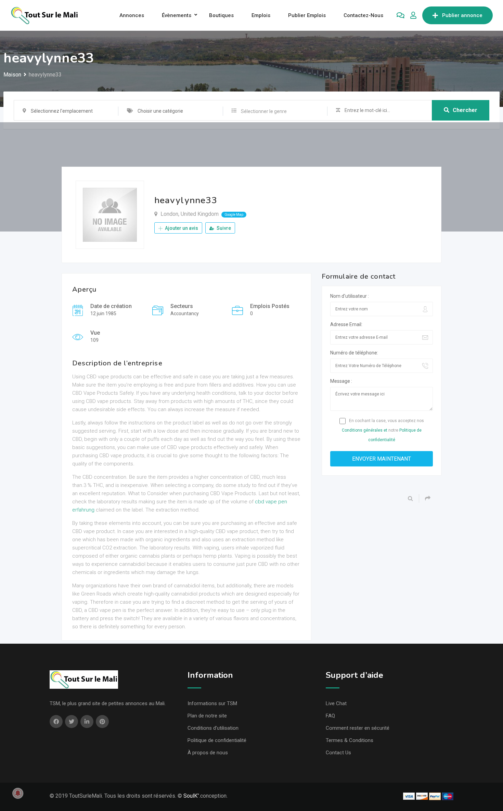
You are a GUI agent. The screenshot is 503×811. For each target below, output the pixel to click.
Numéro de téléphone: (354, 352)
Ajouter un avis (181, 228)
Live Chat (336, 703)
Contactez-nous (363, 15)
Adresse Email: (346, 324)
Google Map (233, 214)
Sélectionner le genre (264, 111)
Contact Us (338, 753)
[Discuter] (400, 15)
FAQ (330, 716)
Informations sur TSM (212, 703)
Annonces (131, 15)
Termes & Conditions (349, 740)
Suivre (223, 228)
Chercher (465, 110)
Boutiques (221, 15)
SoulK (190, 796)
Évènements (176, 15)
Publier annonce (462, 15)
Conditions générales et (364, 430)
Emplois (261, 15)
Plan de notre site (207, 716)
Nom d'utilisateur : (349, 296)
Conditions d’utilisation (213, 728)
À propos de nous (208, 753)
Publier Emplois (307, 15)
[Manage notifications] (17, 793)
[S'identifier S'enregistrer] (413, 15)
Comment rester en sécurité (357, 728)
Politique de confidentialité (217, 740)
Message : (341, 381)
